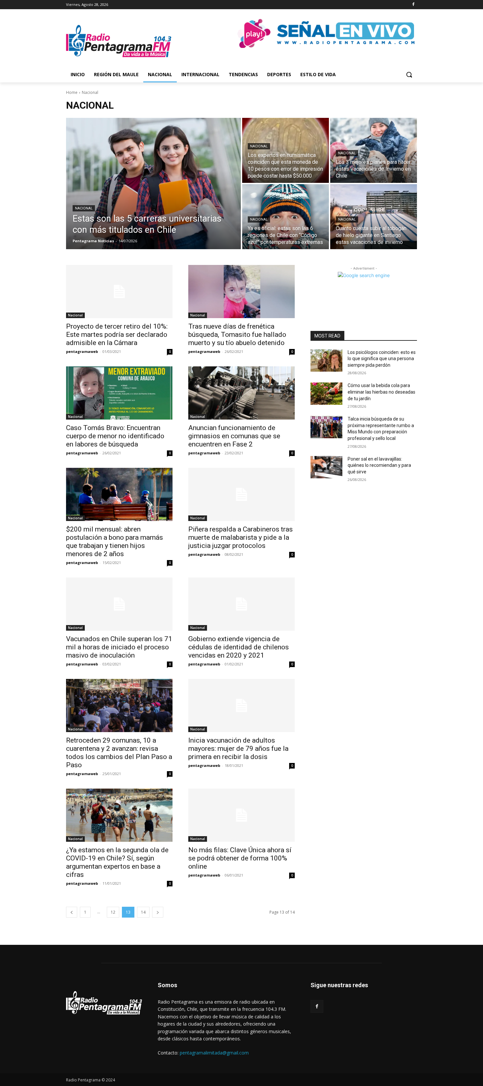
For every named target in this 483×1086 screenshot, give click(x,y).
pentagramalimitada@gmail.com (214, 1053)
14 (143, 912)
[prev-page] (71, 912)
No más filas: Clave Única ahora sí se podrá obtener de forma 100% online (239, 858)
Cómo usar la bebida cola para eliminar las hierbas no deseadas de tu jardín (381, 392)
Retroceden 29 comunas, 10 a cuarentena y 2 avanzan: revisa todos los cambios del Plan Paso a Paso (119, 752)
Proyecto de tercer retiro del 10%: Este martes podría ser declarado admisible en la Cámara (117, 334)
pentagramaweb (82, 351)
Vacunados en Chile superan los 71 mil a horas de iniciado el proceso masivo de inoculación (119, 647)
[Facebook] (413, 5)
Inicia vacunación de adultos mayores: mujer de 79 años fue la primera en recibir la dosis (238, 748)
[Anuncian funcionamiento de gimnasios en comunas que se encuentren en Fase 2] (241, 393)
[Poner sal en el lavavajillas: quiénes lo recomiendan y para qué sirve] (326, 467)
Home (72, 92)
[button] (409, 74)
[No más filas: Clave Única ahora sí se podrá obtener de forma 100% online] (241, 815)
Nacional (84, 208)
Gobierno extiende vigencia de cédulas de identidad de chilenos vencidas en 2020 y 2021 (238, 647)
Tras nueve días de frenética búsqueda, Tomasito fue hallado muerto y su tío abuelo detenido (237, 334)
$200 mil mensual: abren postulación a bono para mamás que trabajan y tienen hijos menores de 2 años (114, 541)
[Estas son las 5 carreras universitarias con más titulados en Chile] (153, 183)
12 (113, 912)
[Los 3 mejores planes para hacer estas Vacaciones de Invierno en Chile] (373, 150)
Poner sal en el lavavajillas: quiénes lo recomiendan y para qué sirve (379, 465)
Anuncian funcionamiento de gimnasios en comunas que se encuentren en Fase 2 (234, 436)
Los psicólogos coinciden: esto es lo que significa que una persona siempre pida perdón (382, 359)
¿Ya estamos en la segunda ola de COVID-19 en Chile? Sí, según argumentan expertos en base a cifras (117, 862)
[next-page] (157, 912)
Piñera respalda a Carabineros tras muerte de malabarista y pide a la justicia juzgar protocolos (240, 537)
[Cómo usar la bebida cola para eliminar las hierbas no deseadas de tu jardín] (326, 393)
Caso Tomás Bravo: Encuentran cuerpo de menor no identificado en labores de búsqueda (115, 436)
